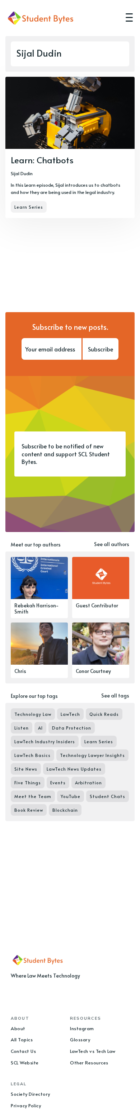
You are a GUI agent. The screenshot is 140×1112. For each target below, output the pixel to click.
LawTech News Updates (74, 769)
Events (58, 782)
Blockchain (65, 810)
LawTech (70, 714)
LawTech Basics (32, 755)
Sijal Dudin (22, 173)
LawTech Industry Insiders (44, 741)
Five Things (27, 782)
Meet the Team (32, 796)
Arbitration (88, 782)
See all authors (111, 544)
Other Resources (89, 1062)
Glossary (80, 1039)
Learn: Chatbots (42, 160)
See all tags (115, 695)
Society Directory (30, 1094)
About (18, 1028)
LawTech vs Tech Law (93, 1051)
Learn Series (28, 207)
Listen (21, 728)
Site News (25, 769)
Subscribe (100, 349)
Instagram (82, 1028)
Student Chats (107, 796)
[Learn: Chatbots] (70, 147)
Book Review (28, 810)
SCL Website (25, 1062)
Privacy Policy (26, 1105)
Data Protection (71, 728)
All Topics (22, 1039)
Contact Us (23, 1051)
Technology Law (32, 714)
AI (40, 728)
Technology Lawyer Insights (92, 755)
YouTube (70, 796)
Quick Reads (104, 714)
